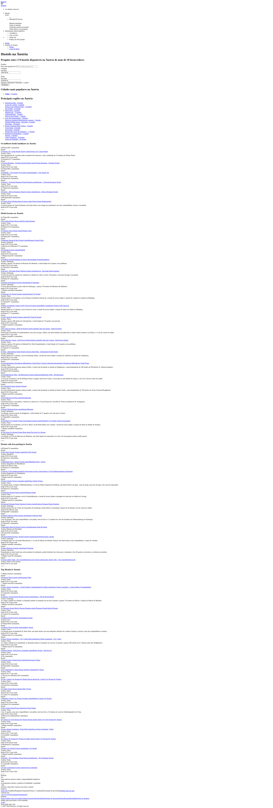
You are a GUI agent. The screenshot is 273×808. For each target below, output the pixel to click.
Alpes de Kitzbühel (15, 139)
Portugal (61, 798)
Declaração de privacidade (52, 791)
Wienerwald (13, 112)
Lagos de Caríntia (14, 105)
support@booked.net (20, 795)
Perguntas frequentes (22, 791)
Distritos (43, 798)
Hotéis (11, 47)
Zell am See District (15, 116)
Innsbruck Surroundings (16, 134)
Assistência (11, 791)
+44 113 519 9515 (7, 795)
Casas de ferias (14, 49)
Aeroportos (31, 798)
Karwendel (12, 130)
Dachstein (12, 124)
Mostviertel (12, 110)
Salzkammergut (14, 114)
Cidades (24, 798)
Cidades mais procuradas (13, 798)
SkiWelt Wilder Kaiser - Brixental (20, 122)
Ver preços (5, 85)
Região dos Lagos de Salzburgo (20, 132)
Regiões (37, 798)
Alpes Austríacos (15, 137)
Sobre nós (4, 791)
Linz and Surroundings (16, 118)
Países (3, 798)
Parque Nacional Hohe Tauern (19, 126)
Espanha (67, 798)
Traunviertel (12, 128)
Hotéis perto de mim (67, 791)
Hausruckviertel (14, 103)
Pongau (11, 135)
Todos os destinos (83, 798)
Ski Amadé (13, 109)
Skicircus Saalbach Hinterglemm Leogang (23, 120)
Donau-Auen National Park (18, 107)
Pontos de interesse (52, 798)
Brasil (72, 798)
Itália (75, 798)
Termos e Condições (36, 791)
